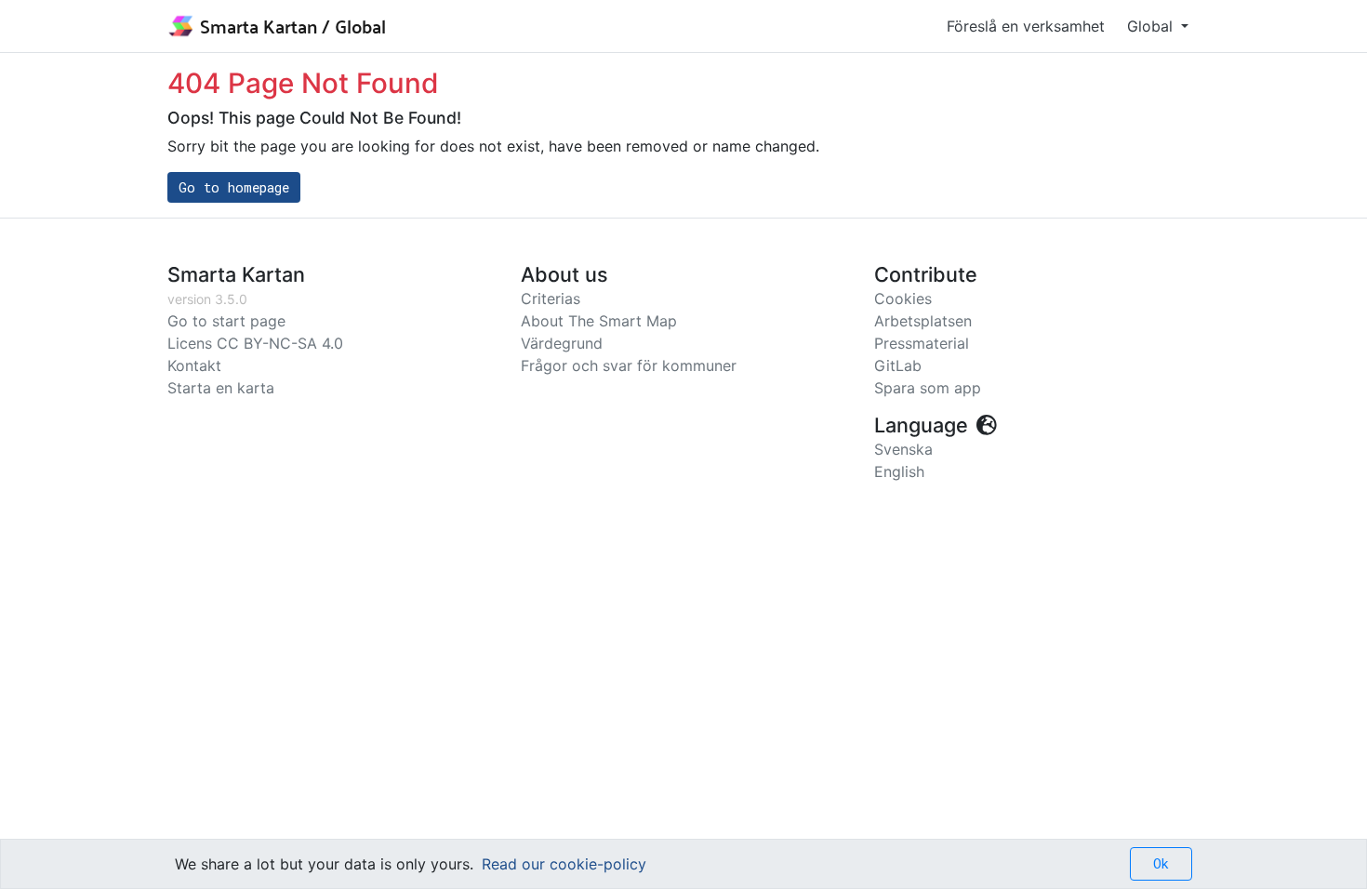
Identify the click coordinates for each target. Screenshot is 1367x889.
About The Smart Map (599, 321)
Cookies (903, 298)
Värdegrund (562, 343)
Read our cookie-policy (564, 864)
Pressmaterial (921, 343)
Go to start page (226, 321)
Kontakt (194, 365)
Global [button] (1152, 26)
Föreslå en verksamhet (1026, 26)
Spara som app (927, 387)
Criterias (550, 298)
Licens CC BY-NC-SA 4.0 (255, 343)
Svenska (903, 449)
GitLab (898, 365)
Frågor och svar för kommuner (629, 365)
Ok (1161, 863)
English (899, 471)
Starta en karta (220, 387)
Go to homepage (234, 187)
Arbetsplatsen (923, 321)
